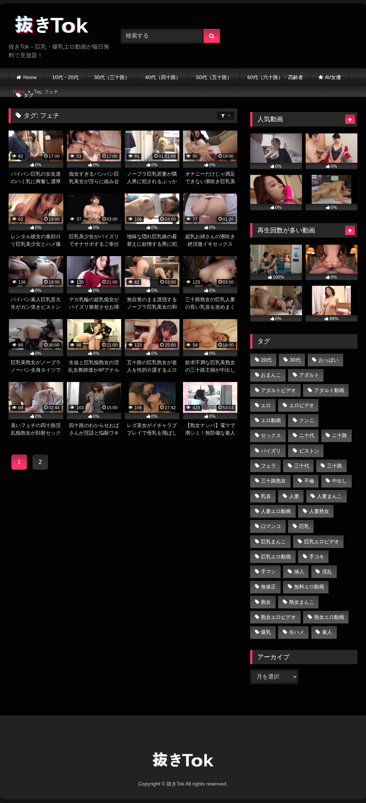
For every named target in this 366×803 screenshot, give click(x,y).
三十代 (301, 466)
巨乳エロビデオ (321, 541)
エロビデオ (301, 405)
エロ (266, 405)
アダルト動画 (329, 390)
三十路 (334, 466)
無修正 (268, 586)
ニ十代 (306, 435)
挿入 (299, 571)
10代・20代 (65, 77)
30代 (295, 360)
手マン (268, 571)
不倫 (309, 481)
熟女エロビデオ (278, 617)
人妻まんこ (329, 496)
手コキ (316, 556)
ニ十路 (339, 435)
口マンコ (271, 526)
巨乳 (304, 526)
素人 (327, 632)
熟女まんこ (301, 602)
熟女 (266, 602)
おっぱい (328, 360)
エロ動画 (271, 420)
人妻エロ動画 (276, 511)
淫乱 (327, 571)
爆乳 (266, 632)
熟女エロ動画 (329, 617)
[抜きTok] (56, 26)
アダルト (309, 375)
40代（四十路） (163, 77)
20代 (266, 360)
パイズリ (271, 451)
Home (30, 77)
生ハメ (296, 632)
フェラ (268, 466)
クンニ (306, 420)
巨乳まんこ (273, 541)
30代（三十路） (112, 77)
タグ (29, 95)
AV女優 (333, 77)
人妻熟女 (319, 511)
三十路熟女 (273, 481)
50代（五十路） (214, 77)
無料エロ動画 (309, 586)
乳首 (266, 496)
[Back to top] (344, 782)
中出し (339, 481)
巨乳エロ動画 (276, 556)
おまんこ (271, 375)
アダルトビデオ (278, 390)
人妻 (294, 496)
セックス (271, 435)
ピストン (309, 451)
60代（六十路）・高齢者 (275, 77)
